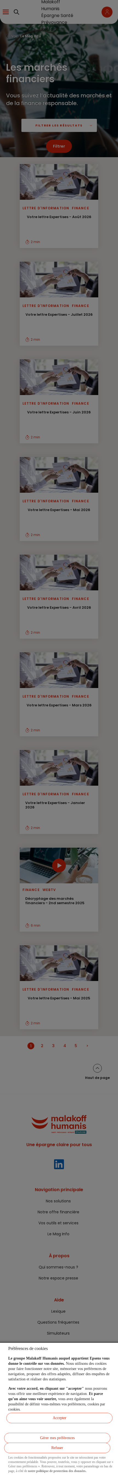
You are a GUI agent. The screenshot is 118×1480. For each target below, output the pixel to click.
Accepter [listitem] (59, 1418)
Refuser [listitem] (57, 1448)
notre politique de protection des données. (57, 1471)
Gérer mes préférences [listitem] (57, 1438)
